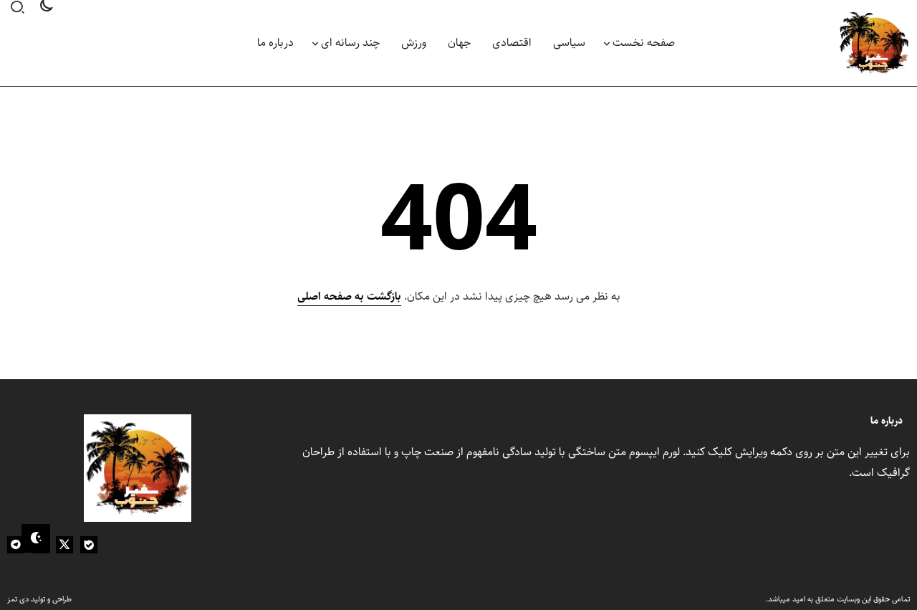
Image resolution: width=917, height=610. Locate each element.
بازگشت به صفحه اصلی (349, 296)
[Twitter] (64, 544)
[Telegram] (15, 544)
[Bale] (88, 544)
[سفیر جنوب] (874, 43)
